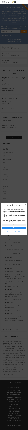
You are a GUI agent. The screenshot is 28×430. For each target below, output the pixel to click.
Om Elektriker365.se (17, 231)
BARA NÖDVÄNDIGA (14, 225)
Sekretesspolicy (10, 231)
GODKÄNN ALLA (14, 228)
